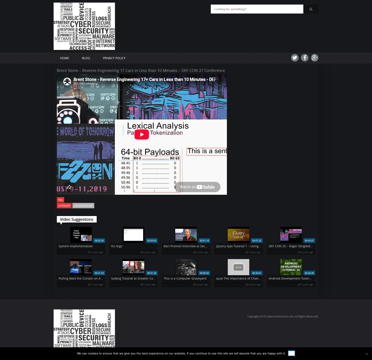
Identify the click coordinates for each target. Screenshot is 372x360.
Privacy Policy (114, 58)
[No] (366, 354)
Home (64, 58)
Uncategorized (83, 205)
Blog (86, 58)
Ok (291, 353)
